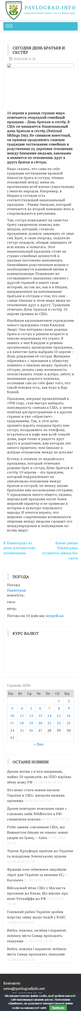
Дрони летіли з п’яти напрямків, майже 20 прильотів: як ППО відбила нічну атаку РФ (39, 777)
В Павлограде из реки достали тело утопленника (19, 548)
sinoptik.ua (54, 615)
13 (40, 715)
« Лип (38, 744)
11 (22, 715)
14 (49, 715)
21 (49, 722)
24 (12, 730)
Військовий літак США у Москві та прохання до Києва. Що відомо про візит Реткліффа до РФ (37, 893)
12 (31, 715)
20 (40, 722)
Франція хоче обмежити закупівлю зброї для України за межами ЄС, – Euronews (37, 874)
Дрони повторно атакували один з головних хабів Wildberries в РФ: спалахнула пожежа (36, 814)
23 (69, 722)
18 (22, 722)
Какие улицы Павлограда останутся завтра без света (60, 550)
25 (22, 730)
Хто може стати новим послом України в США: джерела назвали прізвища (36, 795)
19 (31, 722)
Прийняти (58, 1007)
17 (12, 722)
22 (59, 722)
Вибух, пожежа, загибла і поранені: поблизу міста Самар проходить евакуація (37, 935)
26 (31, 730)
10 (12, 715)
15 (59, 715)
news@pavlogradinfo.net (24, 988)
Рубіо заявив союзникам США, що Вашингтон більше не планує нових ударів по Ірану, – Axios (37, 832)
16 (69, 715)
